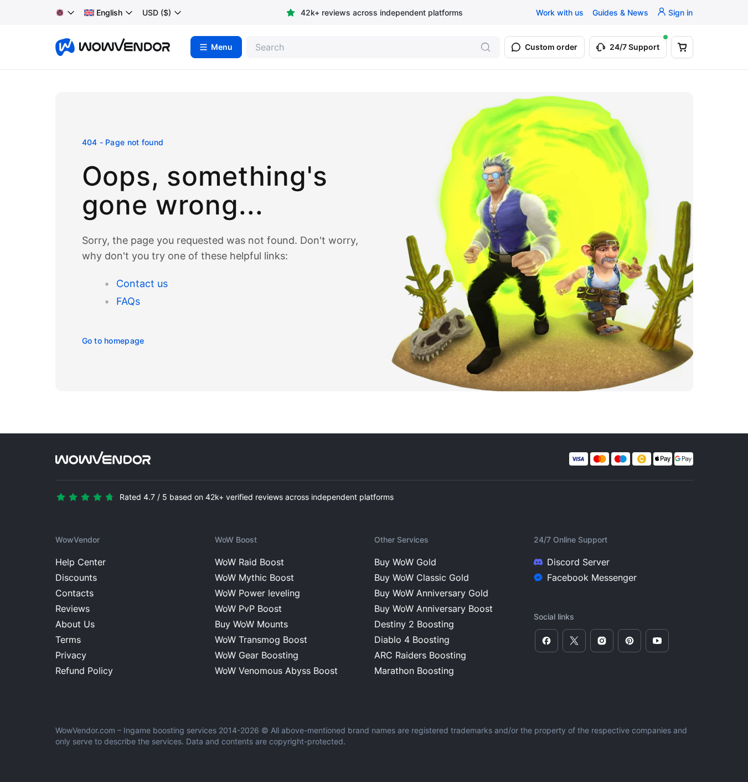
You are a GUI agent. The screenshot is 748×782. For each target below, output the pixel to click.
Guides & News (620, 12)
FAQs (128, 301)
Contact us (142, 283)
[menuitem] (103, 12)
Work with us (560, 12)
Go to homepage (113, 340)
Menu (222, 47)
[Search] (485, 47)
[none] (108, 12)
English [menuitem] (109, 12)
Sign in (680, 12)
